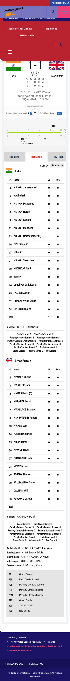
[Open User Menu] (61, 45)
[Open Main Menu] (9, 52)
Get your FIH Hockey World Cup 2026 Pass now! (30, 18)
